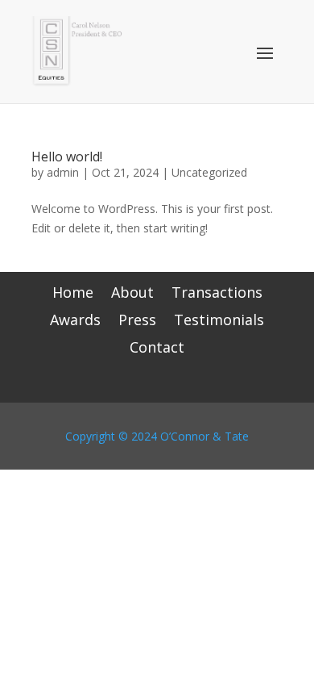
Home (72, 294)
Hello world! (66, 156)
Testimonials (219, 321)
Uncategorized (209, 172)
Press (137, 321)
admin (63, 172)
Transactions (216, 294)
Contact (157, 349)
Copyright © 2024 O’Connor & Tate (157, 436)
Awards (75, 321)
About (132, 294)
